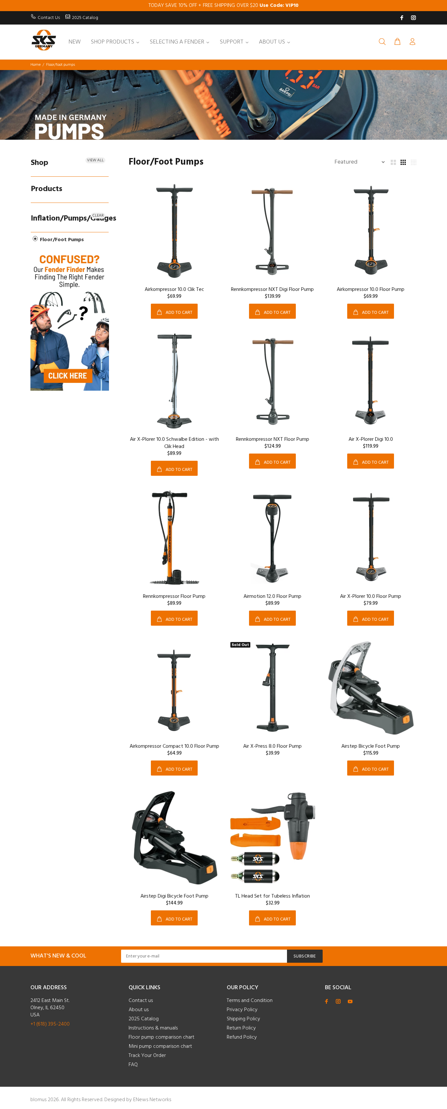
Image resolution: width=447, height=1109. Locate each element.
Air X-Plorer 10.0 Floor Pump (370, 596)
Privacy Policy (242, 1010)
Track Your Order (147, 1055)
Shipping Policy (243, 1019)
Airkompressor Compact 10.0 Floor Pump (174, 746)
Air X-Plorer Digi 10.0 (371, 439)
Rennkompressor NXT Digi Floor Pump (272, 289)
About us (139, 1010)
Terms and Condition (250, 1000)
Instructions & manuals (153, 1028)
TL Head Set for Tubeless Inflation (272, 896)
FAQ (133, 1065)
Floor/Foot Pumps (61, 240)
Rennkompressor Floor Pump (174, 596)
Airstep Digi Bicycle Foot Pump (174, 896)
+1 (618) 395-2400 (50, 1024)
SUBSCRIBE (305, 956)
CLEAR (98, 216)
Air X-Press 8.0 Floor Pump (272, 746)
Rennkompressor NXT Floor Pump (272, 439)
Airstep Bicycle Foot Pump (370, 746)
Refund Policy (242, 1037)
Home (35, 65)
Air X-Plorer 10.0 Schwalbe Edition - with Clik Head (174, 443)
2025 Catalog (85, 18)
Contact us (141, 1000)
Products (46, 189)
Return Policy (241, 1028)
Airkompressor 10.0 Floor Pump (370, 289)
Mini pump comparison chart (160, 1046)
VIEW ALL (95, 160)
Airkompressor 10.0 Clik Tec (174, 289)
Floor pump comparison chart (161, 1037)
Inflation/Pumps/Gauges (70, 218)
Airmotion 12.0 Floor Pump (272, 596)
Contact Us (49, 18)
